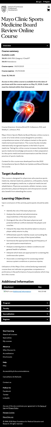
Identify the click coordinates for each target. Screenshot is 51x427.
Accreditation (8, 314)
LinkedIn (6, 398)
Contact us (7, 382)
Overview (7, 45)
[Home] (14, 9)
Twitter (5, 394)
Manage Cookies (8, 413)
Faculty (6, 308)
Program (6, 303)
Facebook (7, 391)
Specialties (7, 338)
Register (47, 1)
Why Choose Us (9, 350)
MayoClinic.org (8, 417)
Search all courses (10, 334)
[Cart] (48, 11)
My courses (7, 341)
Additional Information (22, 291)
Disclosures (7, 357)
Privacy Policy (13, 408)
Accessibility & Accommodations (16, 371)
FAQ (4, 366)
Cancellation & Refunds (12, 377)
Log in (39, 1)
